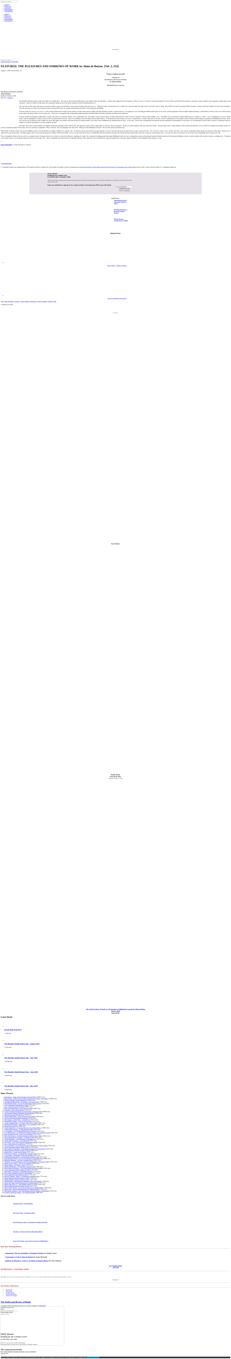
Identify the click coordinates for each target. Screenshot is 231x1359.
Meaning (27, 301)
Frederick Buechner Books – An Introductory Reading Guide (21, 1157)
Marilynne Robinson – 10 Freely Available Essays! (18, 1160)
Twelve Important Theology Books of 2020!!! (17, 1170)
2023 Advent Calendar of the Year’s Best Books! (18, 1173)
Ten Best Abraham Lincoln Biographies (15, 1100)
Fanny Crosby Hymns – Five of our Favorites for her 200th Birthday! (24, 1187)
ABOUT (6, 5)
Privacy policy (95, 1357)
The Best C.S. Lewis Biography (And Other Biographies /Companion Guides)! (27, 1162)
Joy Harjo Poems (10, 1292)
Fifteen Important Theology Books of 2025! (16, 1179)
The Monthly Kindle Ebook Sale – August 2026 (22, 1044)
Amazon (9, 98)
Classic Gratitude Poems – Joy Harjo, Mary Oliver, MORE (21, 1123)
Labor (22, 301)
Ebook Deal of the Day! (13, 1030)
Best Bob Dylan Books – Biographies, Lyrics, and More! (20, 1124)
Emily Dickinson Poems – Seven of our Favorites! (18, 1134)
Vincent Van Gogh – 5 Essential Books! (23, 1203)
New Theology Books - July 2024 (115, 1266)
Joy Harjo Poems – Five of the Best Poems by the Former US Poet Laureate (26, 1145)
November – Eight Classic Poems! (14, 1110)
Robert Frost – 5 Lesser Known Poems (15, 1152)
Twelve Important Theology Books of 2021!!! (17, 1147)
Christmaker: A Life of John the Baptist (19, 1257)
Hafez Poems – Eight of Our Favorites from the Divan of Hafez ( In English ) (26, 1098)
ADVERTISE (8, 11)
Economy (17, 301)
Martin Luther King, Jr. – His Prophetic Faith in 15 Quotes (21, 1184)
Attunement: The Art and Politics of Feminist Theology (24, 1253)
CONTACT (7, 8)
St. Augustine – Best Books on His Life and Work (18, 1155)
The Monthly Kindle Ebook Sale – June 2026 (21, 1072)
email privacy (127, 190)
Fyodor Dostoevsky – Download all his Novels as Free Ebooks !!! (23, 1128)
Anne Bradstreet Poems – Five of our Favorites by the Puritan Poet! (23, 1158)
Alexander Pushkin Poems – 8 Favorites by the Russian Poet (21, 1102)
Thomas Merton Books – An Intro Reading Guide (18, 1129)
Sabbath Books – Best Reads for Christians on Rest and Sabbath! (22, 1181)
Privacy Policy (115, 1279)
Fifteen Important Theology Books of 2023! (16, 1178)
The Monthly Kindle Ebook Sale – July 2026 (21, 1058)
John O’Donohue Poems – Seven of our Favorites (18, 1108)
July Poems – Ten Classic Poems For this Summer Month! (20, 1142)
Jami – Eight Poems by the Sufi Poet (14, 1144)
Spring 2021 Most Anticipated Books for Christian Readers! (21, 1183)
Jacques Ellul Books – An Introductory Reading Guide (19, 1166)
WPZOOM (42, 1306)
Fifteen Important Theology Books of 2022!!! (17, 1150)
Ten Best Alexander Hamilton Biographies (16, 1118)
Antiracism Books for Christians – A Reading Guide (19, 1137)
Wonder (50, 301)
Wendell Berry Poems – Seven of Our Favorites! (18, 1121)
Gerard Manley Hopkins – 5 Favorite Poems (17, 1141)
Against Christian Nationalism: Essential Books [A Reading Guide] (23, 1111)
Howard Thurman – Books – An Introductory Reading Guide (21, 1176)
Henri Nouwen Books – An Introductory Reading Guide (20, 1153)
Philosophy (33, 301)
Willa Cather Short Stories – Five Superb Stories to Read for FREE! (23, 1168)
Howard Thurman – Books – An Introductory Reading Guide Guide (30, 1222)
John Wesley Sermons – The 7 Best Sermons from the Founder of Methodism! (26, 1191)
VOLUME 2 (14, 62)
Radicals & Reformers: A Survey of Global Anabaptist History (27, 1261)
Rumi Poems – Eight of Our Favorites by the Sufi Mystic (20, 1097)
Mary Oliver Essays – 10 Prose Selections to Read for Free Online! (23, 1136)
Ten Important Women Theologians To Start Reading (19, 1113)
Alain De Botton (9, 301)
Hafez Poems (9, 1291)
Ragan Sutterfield (6, 145)
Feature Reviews (5, 62)
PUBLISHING (8, 9)
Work (54, 301)
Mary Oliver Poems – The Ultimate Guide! (24, 1213)
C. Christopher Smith (6, 163)
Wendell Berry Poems (11, 1294)
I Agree (89, 1357)
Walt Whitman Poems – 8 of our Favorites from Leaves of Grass (22, 1103)
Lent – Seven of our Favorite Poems (14, 1107)
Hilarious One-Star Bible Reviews (14, 1115)
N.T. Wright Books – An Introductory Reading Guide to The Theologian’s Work (27, 1132)
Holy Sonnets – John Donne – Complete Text (17, 1119)
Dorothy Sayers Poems (11, 1295)
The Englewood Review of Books (16, 1302)
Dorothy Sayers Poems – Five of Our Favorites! (18, 1163)
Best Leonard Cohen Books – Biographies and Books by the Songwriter (25, 1149)
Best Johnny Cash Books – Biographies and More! (18, 1171)
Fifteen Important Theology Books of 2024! (16, 1186)
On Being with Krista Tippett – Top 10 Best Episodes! (19, 1192)
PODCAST (7, 6)
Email (2, 1309)
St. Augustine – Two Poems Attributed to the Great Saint (20, 1131)
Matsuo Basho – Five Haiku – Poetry (15, 1165)
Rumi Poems (9, 1289)
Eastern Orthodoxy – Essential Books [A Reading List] (20, 1139)
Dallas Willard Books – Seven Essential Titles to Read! (20, 1116)
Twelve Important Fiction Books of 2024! (16, 1105)
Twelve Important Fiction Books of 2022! (16, 1175)
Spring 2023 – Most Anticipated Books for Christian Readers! (22, 1189)
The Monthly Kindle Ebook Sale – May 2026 (21, 1086)
